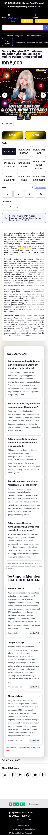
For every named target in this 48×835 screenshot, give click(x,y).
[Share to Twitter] (5, 775)
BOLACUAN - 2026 (11, 760)
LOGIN (27, 21)
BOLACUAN (25, 248)
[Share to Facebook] (12, 775)
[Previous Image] (5, 95)
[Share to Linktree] (20, 775)
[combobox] (22, 27)
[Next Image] (43, 95)
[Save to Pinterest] (27, 775)
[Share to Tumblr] (42, 775)
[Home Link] (13, 18)
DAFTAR (35, 135)
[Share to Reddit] (35, 775)
